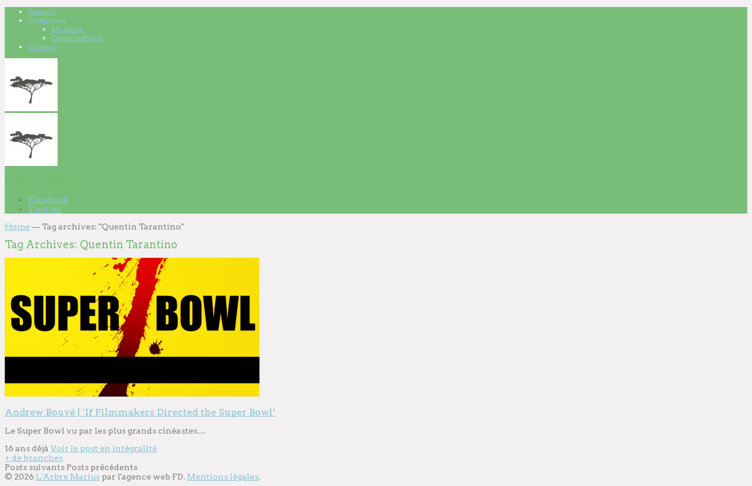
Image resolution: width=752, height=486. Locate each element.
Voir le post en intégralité (104, 448)
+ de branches (34, 457)
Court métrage (77, 38)
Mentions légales (222, 476)
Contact (41, 46)
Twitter (44, 209)
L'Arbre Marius (68, 476)
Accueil (41, 11)
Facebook (48, 199)
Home (17, 226)
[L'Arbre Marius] (31, 108)
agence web (146, 476)
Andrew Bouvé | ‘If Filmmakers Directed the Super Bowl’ (140, 412)
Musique (67, 29)
